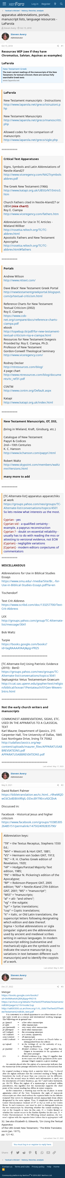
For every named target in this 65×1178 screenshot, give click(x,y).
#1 (62, 46)
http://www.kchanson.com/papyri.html (30, 453)
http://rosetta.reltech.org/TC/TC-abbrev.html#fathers (25, 247)
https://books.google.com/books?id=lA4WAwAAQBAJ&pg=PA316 (20, 997)
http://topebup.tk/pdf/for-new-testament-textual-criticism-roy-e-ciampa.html (32, 333)
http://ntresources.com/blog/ (23, 367)
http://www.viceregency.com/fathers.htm (31, 214)
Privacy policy (38, 1166)
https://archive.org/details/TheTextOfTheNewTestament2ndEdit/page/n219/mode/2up (32, 1003)
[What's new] (55, 4)
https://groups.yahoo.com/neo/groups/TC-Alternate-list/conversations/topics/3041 (30, 673)
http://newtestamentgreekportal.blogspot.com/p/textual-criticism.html (32, 294)
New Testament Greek (15, 68)
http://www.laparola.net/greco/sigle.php (31, 140)
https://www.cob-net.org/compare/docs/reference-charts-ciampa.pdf (31, 319)
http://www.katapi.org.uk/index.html (28, 402)
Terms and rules (22, 1166)
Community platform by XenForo (27, 1175)
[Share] (58, 46)
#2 (62, 785)
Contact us (7, 1166)
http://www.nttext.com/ (19, 280)
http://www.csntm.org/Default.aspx (27, 390)
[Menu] (4, 4)
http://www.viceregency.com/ (23, 355)
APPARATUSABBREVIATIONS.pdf (23, 754)
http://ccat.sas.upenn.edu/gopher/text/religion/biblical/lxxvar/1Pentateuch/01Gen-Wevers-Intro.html (32, 687)
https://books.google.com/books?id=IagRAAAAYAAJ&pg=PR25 (24, 646)
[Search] (61, 4)
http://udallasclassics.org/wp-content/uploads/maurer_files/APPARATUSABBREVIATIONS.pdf (32, 746)
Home (56, 1166)
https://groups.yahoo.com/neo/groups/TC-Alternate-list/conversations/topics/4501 (32, 506)
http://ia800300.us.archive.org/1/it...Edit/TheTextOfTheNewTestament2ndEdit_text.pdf (32, 1010)
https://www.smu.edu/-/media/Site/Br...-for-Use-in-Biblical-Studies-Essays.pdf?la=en (31, 583)
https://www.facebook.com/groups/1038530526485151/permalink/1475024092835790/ (32, 824)
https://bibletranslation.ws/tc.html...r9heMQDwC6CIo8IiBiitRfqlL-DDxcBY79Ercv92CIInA (32, 796)
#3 (62, 986)
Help (49, 1166)
